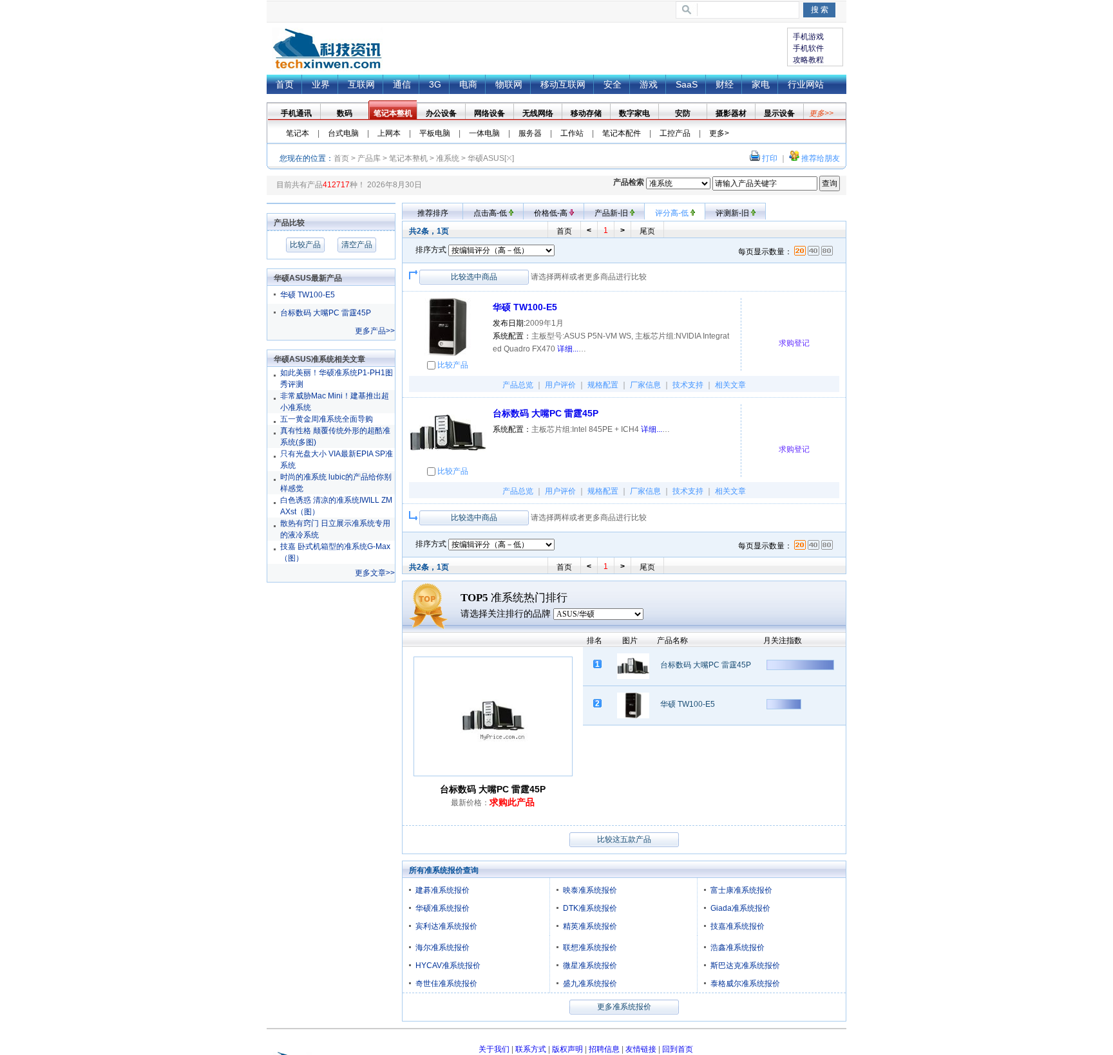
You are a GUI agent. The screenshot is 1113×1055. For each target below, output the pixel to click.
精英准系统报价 (590, 926)
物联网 (508, 84)
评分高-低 (672, 213)
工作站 (572, 133)
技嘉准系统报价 (737, 926)
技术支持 (687, 384)
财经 (725, 84)
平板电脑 (434, 133)
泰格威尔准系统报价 (745, 983)
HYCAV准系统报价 (447, 965)
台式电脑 (343, 133)
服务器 (530, 133)
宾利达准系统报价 (446, 926)
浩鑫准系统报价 (737, 947)
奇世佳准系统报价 (446, 983)
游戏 (649, 84)
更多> (719, 133)
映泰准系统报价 (590, 890)
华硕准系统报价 (442, 908)
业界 (321, 84)
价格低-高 (551, 213)
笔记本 (297, 133)
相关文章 (730, 384)
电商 (468, 84)
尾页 (647, 231)
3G (435, 84)
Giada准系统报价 (740, 908)
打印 (769, 158)
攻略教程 (808, 59)
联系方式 (530, 1049)
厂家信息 (645, 384)
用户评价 (560, 384)
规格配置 (602, 384)
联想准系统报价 (590, 947)
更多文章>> (375, 572)
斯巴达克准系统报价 (745, 965)
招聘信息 (604, 1049)
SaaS (687, 84)
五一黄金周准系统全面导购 (326, 419)
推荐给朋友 (820, 158)
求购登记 (794, 343)
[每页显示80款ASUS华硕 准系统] (827, 251)
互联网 (361, 84)
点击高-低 (491, 213)
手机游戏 (808, 36)
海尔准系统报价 (442, 947)
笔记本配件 (621, 133)
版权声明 (567, 1049)
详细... (567, 348)
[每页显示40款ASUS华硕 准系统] (813, 251)
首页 (327, 49)
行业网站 (806, 84)
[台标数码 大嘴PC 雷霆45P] (447, 433)
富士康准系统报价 (741, 890)
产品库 (369, 158)
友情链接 (640, 1049)
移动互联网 (562, 84)
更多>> (821, 113)
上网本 (389, 133)
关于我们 (494, 1049)
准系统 (447, 158)
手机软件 (808, 48)
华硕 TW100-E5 (307, 294)
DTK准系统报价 (590, 908)
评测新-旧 (733, 213)
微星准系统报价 (590, 965)
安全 (613, 84)
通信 (402, 84)
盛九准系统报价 (590, 983)
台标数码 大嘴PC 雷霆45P (325, 312)
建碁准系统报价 (442, 890)
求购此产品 (512, 802)
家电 (761, 84)
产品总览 (517, 384)
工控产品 (675, 133)
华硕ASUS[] (491, 158)
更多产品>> (375, 330)
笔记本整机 (408, 158)
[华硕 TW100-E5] (447, 327)
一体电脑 (484, 133)
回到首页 (677, 1049)
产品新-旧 (612, 213)
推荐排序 (432, 213)
